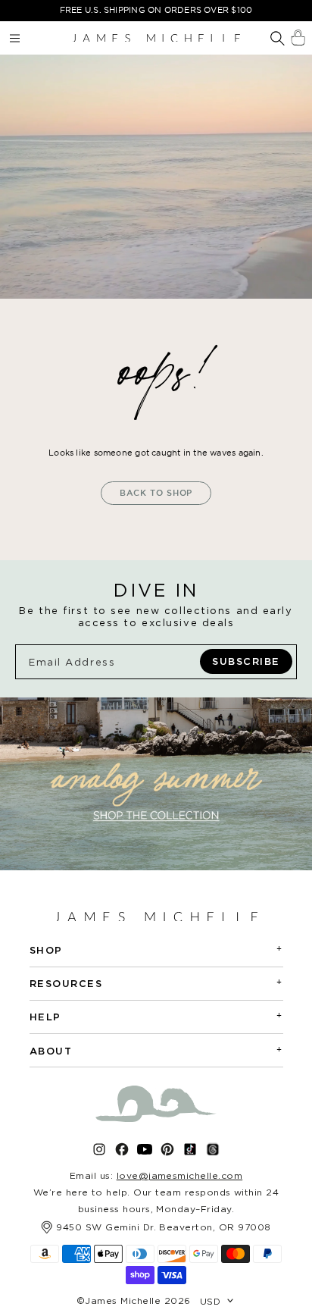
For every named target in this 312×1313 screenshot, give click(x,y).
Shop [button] (156, 949)
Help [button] (156, 1016)
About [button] (156, 1050)
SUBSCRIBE (246, 661)
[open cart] (298, 38)
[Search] (277, 39)
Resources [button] (156, 983)
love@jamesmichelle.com (180, 1175)
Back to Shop (156, 492)
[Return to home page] (156, 38)
